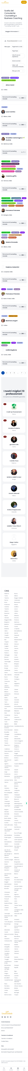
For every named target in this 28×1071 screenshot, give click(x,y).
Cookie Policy (4, 1041)
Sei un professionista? (7, 1028)
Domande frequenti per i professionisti (11, 1052)
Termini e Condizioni (6, 1038)
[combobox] (18, 70)
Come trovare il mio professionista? (11, 1025)
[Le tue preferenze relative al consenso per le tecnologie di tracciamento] (26, 803)
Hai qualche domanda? (7, 1049)
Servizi (3, 1030)
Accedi (24, 2)
